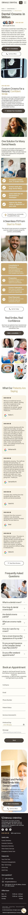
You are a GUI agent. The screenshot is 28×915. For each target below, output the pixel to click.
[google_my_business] (10, 837)
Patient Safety (5, 914)
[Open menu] (25, 2)
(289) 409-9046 (9, 886)
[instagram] (6, 837)
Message (5, 737)
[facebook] (3, 837)
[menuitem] (13, 848)
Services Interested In (9, 722)
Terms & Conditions (20, 914)
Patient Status (7, 715)
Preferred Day (7, 730)
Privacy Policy (12, 914)
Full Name (6, 692)
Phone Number (7, 707)
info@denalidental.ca (10, 889)
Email (4, 700)
